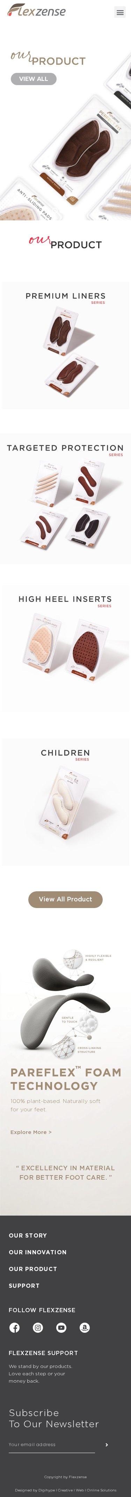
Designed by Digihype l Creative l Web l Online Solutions (65, 1490)
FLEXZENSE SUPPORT (43, 1353)
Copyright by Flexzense (65, 1477)
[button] (120, 12)
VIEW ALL (33, 79)
